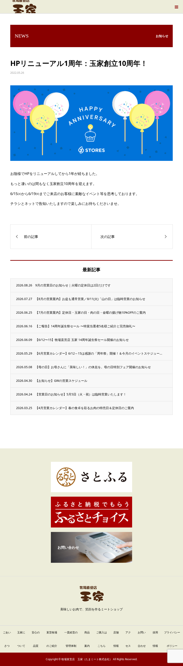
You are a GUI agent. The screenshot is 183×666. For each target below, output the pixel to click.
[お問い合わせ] (91, 561)
